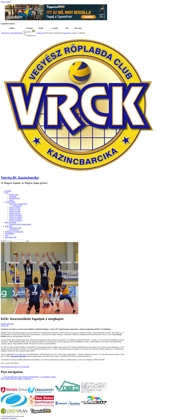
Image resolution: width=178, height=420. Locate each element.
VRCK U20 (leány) (15, 215)
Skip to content (6, 2)
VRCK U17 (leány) (15, 217)
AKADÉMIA (9, 233)
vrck (20, 367)
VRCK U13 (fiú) (14, 213)
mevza (16, 367)
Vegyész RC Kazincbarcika (20, 177)
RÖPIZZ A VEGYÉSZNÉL (14, 232)
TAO (6, 235)
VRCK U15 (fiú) (14, 211)
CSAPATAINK (10, 202)
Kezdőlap (8, 191)
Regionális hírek (14, 198)
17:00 (41, 33)
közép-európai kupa (7, 367)
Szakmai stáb (17, 206)
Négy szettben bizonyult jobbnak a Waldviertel (17, 379)
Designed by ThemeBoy (9, 418)
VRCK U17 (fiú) (14, 209)
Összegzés (66, 33)
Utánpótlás (12, 196)
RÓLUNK (8, 226)
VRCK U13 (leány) (15, 220)
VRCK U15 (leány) (15, 219)
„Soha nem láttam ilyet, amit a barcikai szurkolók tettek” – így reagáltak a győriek (28, 377)
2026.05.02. (12, 33)
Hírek (7, 193)
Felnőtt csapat (13, 194)
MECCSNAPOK (10, 222)
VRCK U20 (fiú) (14, 207)
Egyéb (11, 200)
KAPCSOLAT (14, 230)
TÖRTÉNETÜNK (15, 228)
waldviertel (25, 367)
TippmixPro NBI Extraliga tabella (20, 224)
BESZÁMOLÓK (10, 237)
